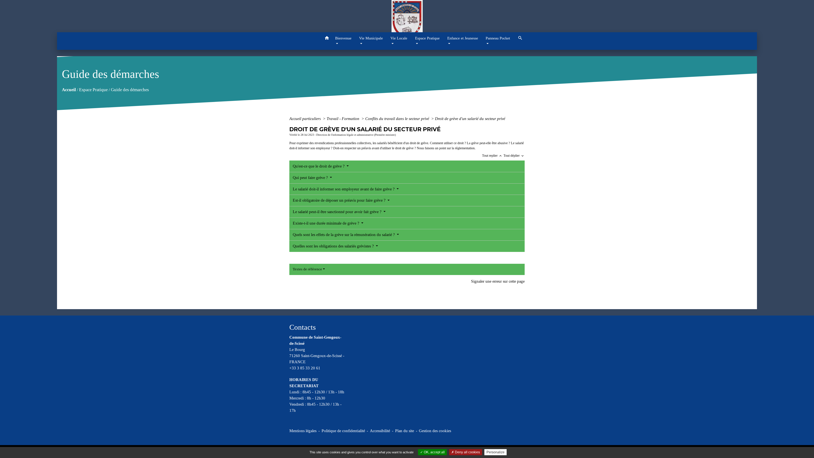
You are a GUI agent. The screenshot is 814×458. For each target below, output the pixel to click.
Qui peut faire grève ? (311, 177)
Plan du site (404, 431)
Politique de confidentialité (343, 431)
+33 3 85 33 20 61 (304, 368)
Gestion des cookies (435, 431)
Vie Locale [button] (398, 38)
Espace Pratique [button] (427, 38)
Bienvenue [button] (343, 38)
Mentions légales (302, 431)
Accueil (69, 89)
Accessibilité (380, 431)
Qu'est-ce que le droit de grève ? (319, 166)
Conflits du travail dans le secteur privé (397, 118)
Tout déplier (514, 155)
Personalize (495, 452)
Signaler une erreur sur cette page (498, 281)
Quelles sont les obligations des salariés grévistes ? (334, 246)
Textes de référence (307, 269)
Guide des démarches (130, 89)
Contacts (302, 327)
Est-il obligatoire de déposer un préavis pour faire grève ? (339, 200)
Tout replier (492, 155)
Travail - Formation (343, 118)
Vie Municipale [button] (371, 38)
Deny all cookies (467, 452)
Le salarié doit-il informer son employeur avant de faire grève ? (344, 189)
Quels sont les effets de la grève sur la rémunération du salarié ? (344, 234)
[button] (327, 38)
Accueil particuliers (305, 118)
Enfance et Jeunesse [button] (462, 38)
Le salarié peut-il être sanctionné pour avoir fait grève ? (337, 211)
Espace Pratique (93, 89)
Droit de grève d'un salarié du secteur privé (470, 118)
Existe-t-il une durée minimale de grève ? (326, 223)
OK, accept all (434, 452)
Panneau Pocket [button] (498, 38)
